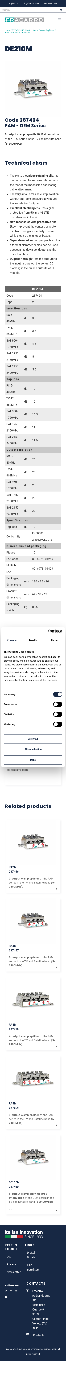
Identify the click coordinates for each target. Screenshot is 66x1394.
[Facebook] (11, 1291)
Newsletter (13, 1272)
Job (9, 1256)
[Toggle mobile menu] (59, 19)
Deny (33, 759)
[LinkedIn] (6, 1291)
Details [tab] (33, 640)
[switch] (57, 704)
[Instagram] (16, 1291)
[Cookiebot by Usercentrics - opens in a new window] (48, 631)
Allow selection (33, 749)
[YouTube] (6, 1296)
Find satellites (33, 1267)
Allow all (33, 738)
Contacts (39, 1335)
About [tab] (54, 640)
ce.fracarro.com (17, 769)
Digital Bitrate (31, 1255)
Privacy (11, 1264)
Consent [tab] (12, 640)
